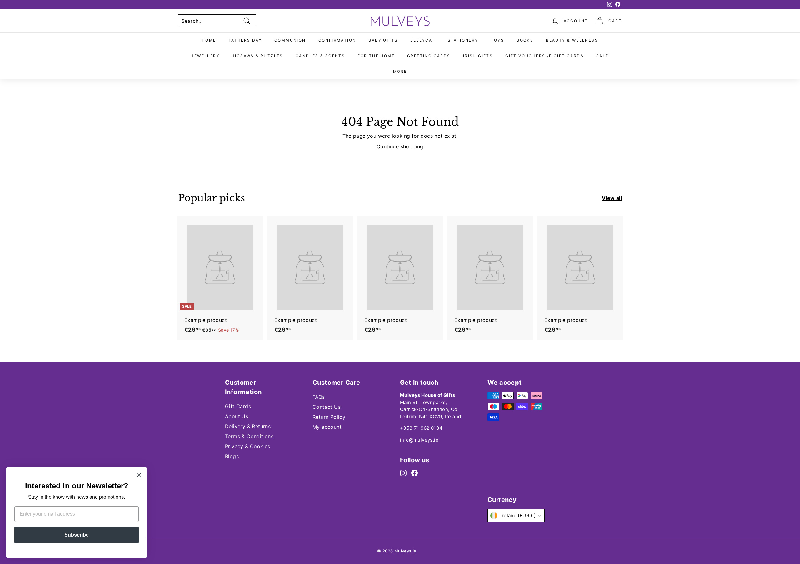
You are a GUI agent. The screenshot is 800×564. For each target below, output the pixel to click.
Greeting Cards (429, 55)
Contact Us (326, 407)
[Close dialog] (138, 475)
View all (612, 198)
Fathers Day (245, 40)
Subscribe (76, 534)
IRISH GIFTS (478, 55)
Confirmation (337, 40)
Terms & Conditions (249, 436)
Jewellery (205, 55)
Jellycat (422, 40)
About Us (236, 416)
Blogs (232, 456)
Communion (290, 40)
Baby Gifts (383, 40)
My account (327, 427)
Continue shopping (400, 146)
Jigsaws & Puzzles (257, 55)
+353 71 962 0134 (421, 428)
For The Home (376, 55)
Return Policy (328, 417)
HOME (209, 40)
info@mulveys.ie (419, 440)
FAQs (318, 397)
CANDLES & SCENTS (320, 55)
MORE (400, 71)
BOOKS (525, 40)
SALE (602, 55)
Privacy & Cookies (247, 446)
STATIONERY (463, 40)
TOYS (497, 40)
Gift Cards (238, 406)
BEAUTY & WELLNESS (572, 40)
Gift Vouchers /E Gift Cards (544, 55)
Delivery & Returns (248, 426)
